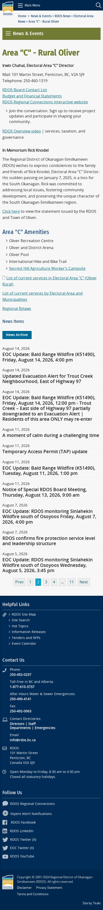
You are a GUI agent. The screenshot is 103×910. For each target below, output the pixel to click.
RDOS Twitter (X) (23, 840)
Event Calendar (24, 644)
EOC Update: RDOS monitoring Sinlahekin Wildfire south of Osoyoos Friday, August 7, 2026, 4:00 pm (49, 517)
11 (71, 582)
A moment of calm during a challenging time (50, 435)
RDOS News (62, 16)
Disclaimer (24, 887)
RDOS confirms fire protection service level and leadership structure (48, 541)
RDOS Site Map (24, 614)
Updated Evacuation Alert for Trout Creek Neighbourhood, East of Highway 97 (47, 379)
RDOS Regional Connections (32, 804)
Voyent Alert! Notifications (31, 814)
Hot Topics (20, 626)
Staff (32, 724)
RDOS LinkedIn (22, 831)
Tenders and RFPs (26, 638)
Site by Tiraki (92, 903)
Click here (11, 211)
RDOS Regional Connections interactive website (45, 102)
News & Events (41, 16)
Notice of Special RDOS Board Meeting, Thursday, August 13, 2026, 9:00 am (44, 492)
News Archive (17, 335)
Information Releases (29, 632)
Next (84, 582)
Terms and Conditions (32, 894)
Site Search (21, 620)
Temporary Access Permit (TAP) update (44, 451)
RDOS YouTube (22, 856)
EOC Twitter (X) (22, 848)
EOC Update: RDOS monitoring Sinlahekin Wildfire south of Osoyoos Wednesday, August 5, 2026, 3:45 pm (47, 565)
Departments (20, 728)
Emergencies (45, 728)
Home (22, 16)
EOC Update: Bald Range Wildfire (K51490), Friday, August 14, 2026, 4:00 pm (48, 357)
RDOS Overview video (21, 131)
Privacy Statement (49, 887)
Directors (17, 724)
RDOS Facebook (23, 822)
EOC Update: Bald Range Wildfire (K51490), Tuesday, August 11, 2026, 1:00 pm (48, 471)
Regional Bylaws (16, 308)
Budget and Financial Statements (32, 96)
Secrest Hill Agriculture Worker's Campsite (47, 268)
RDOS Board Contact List (24, 90)
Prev (19, 582)
